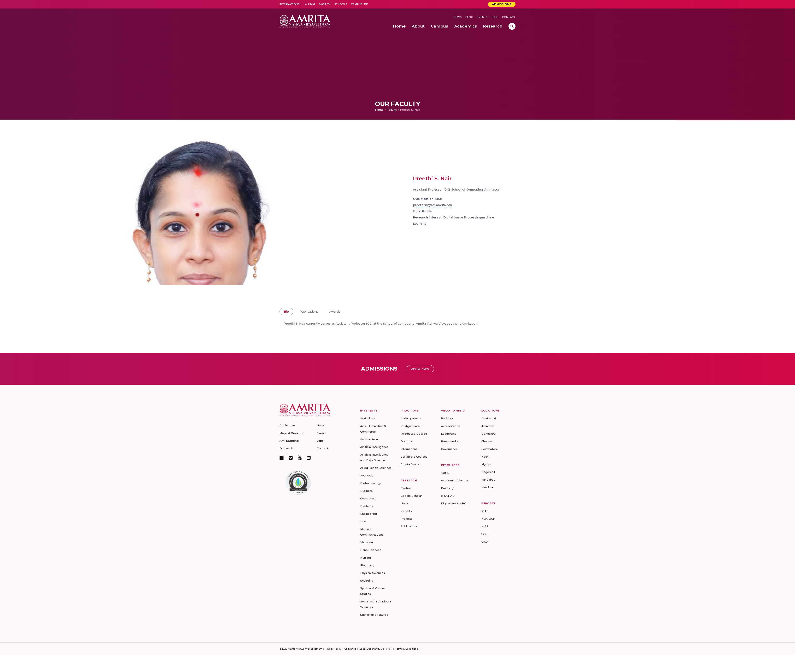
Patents (406, 511)
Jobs (494, 17)
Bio (286, 311)
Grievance (350, 648)
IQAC (484, 511)
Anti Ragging (289, 440)
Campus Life (359, 4)
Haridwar (487, 487)
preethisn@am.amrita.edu (432, 205)
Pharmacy (367, 565)
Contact (509, 17)
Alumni (310, 4)
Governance (449, 449)
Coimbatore (489, 449)
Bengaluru (488, 433)
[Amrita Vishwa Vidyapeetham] (304, 21)
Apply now (287, 425)
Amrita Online (410, 464)
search (512, 26)
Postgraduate (410, 426)
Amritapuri (488, 418)
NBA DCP (488, 518)
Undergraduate (411, 418)
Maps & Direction (291, 433)
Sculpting (366, 580)
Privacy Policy (333, 648)
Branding (447, 488)
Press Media (449, 441)
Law (363, 521)
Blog (469, 17)
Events (482, 17)
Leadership (449, 433)
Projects (406, 518)
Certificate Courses (414, 456)
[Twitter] (291, 458)
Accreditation (450, 426)
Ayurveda (366, 475)
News (457, 17)
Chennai (486, 441)
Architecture (369, 439)
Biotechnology (370, 483)
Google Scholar (411, 495)
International (290, 4)
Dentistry (366, 506)
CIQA (484, 541)
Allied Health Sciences (375, 467)
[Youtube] (300, 457)
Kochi (485, 456)
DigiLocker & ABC (453, 503)
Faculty (324, 4)
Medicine (366, 542)
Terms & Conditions (406, 648)
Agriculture (368, 418)
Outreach (286, 448)
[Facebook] (281, 458)
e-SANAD (448, 495)
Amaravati (488, 426)
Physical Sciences (372, 573)
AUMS (445, 472)
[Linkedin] (309, 458)
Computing (368, 498)
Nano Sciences (370, 550)
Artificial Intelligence (374, 447)
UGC (484, 534)
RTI (390, 648)
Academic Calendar (454, 480)
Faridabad (488, 479)
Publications (309, 311)
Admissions (501, 4)
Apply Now (420, 368)
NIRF (484, 526)
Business (366, 490)
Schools (340, 4)
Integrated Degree (414, 433)
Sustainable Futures (374, 614)
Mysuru (486, 464)
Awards (334, 311)
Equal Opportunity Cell (372, 648)
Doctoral (407, 441)
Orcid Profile (422, 211)
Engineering (368, 513)
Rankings (447, 418)
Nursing (365, 557)
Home (379, 109)
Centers (406, 488)
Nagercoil (488, 472)
